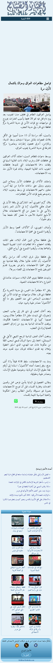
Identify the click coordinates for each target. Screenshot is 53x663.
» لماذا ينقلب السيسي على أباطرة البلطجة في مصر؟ (34, 486)
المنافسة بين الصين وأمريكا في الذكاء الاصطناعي (34, 629)
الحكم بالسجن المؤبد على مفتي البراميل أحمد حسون (17, 609)
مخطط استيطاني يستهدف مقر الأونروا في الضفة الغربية (17, 590)
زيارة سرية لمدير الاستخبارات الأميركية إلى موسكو (34, 550)
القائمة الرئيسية (25, 18)
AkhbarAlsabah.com (26, 660)
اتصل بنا (26, 655)
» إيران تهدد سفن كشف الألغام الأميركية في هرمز (33, 491)
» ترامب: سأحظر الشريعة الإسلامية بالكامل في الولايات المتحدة (29, 482)
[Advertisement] (26, 48)
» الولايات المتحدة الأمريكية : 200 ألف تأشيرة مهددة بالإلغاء (29, 495)
